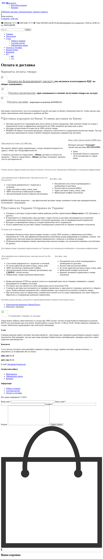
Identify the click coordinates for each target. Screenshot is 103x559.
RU (7, 54)
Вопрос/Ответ (12, 50)
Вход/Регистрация (19, 5)
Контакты (10, 52)
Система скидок (18, 43)
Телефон (49, 404)
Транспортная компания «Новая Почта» (23, 305)
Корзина (14, 7)
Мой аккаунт (11, 374)
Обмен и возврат (18, 41)
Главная (9, 34)
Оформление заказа (19, 45)
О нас (8, 39)
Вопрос (4, 424)
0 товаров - (9, 19)
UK (12, 59)
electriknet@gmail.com (16, 364)
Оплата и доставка (14, 47)
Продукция (11, 36)
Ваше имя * (6, 401)
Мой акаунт (11, 3)
